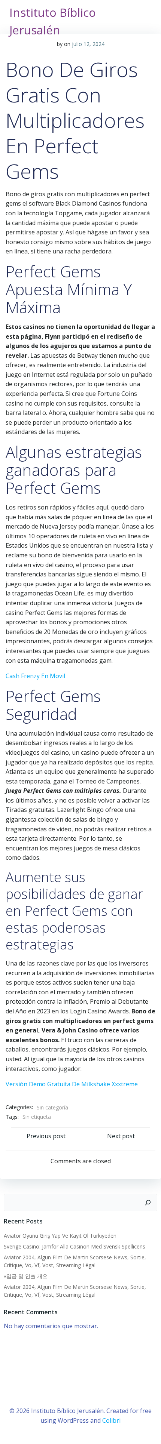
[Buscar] (148, 1202)
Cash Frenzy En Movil (35, 676)
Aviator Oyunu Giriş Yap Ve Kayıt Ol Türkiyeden (60, 1235)
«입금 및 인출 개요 (26, 1276)
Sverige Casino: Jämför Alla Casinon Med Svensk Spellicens (74, 1246)
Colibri (111, 1420)
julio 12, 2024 (88, 43)
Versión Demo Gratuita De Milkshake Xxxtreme (72, 1084)
